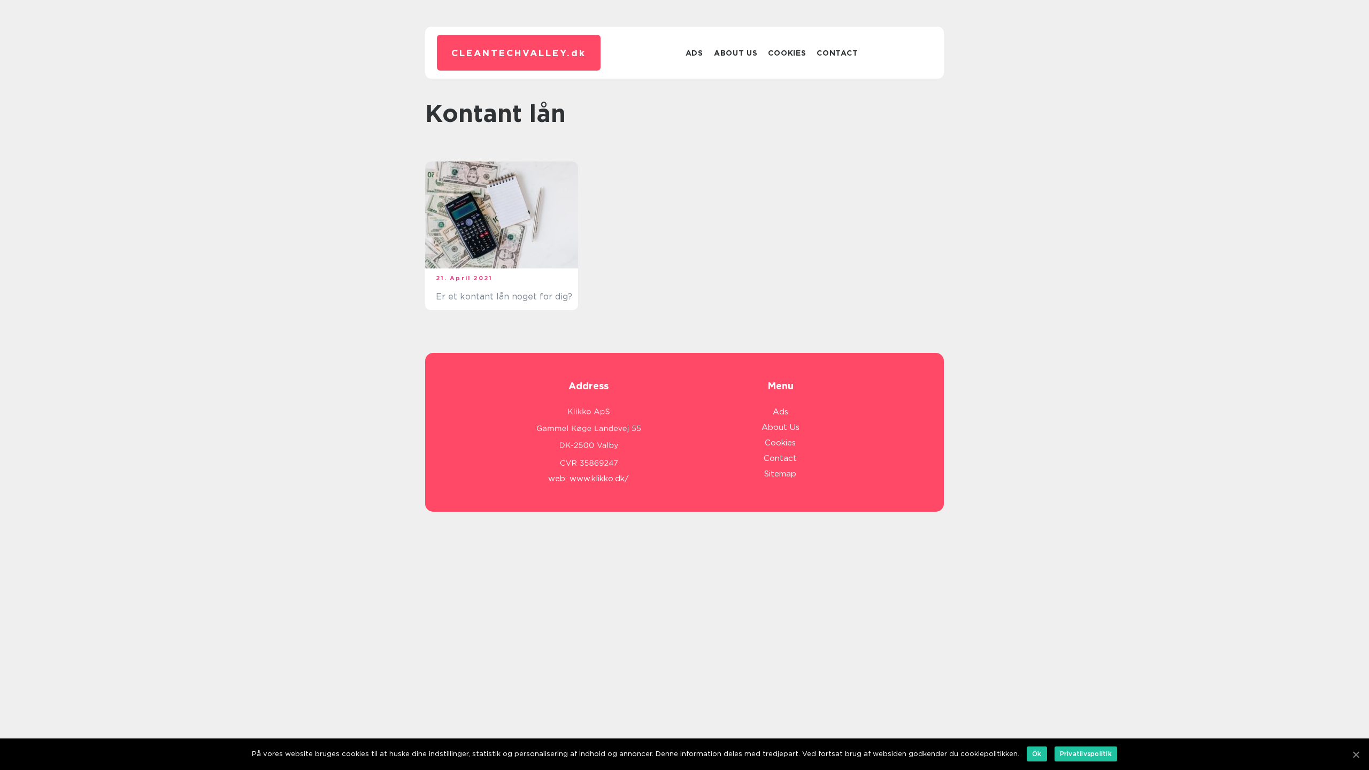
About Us (736, 53)
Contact (837, 53)
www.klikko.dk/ (599, 478)
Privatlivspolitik (1086, 754)
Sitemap (780, 474)
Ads (694, 53)
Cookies (787, 53)
